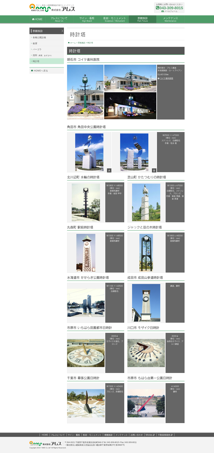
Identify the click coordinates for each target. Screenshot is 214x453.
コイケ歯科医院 (166, 78)
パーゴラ (37, 49)
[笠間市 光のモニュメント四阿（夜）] (130, 78)
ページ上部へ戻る (211, 443)
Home (38, 19)
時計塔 (36, 61)
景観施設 (142, 19)
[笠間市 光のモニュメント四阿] (85, 92)
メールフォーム (170, 11)
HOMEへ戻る (41, 70)
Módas (150, 435)
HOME (45, 435)
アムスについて (59, 19)
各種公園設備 (39, 37)
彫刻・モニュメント (114, 19)
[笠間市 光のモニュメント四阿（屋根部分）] (130, 105)
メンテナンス (170, 19)
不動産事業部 (165, 435)
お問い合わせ (136, 435)
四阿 (43, 55)
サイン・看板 (86, 19)
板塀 (35, 43)
